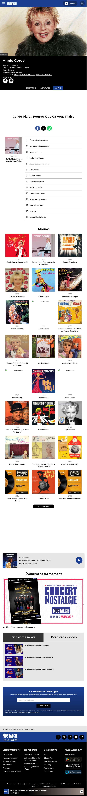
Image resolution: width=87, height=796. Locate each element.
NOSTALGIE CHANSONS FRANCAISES (35, 560)
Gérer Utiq (35, 786)
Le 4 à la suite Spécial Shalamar (36, 645)
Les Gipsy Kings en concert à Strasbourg (19, 627)
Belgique (19, 72)
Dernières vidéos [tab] (64, 637)
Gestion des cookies (49, 786)
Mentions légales (32, 784)
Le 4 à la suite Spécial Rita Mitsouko (38, 657)
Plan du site (11, 784)
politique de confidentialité (32, 712)
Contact (20, 784)
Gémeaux (11, 70)
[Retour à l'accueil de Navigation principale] (12, 3)
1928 (16, 65)
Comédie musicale (44, 75)
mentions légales (19, 712)
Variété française (27, 75)
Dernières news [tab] (23, 637)
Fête (16, 75)
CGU (42, 784)
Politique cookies (53, 784)
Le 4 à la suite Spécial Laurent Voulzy (39, 669)
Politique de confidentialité (70, 784)
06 (12, 65)
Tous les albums (43, 506)
